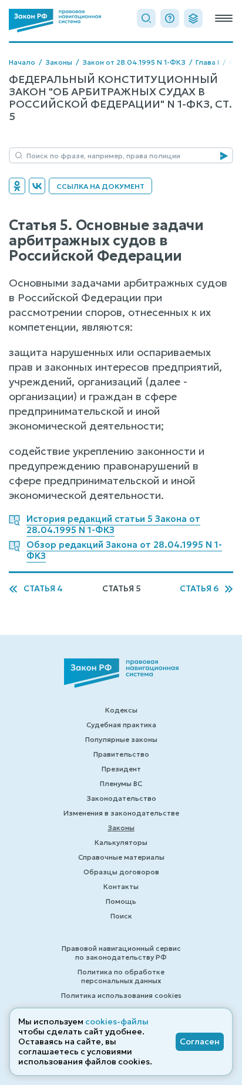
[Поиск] (146, 18)
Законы (58, 62)
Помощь (121, 901)
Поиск (121, 915)
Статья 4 (43, 589)
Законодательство (121, 798)
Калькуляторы (121, 842)
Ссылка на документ (100, 186)
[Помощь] (169, 18)
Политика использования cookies (121, 995)
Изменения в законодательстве (121, 812)
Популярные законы (121, 739)
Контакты (121, 886)
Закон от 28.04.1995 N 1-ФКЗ (134, 62)
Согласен (200, 1041)
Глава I (207, 62)
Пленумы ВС (121, 783)
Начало (22, 62)
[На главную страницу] (55, 20)
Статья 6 (199, 589)
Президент (121, 768)
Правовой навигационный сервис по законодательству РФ (121, 952)
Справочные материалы (121, 857)
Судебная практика (121, 724)
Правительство (121, 754)
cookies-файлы (117, 1021)
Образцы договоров (121, 871)
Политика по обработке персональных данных (121, 976)
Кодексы (121, 709)
